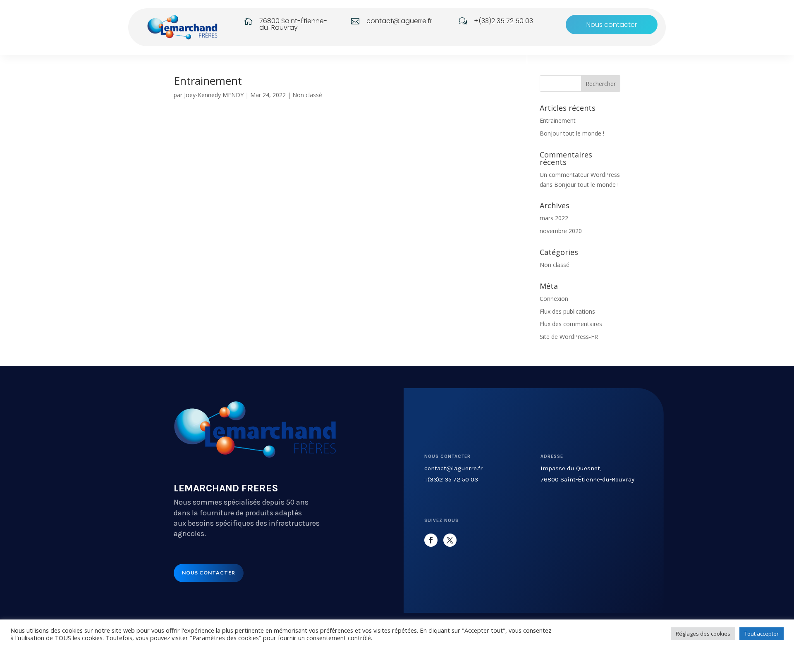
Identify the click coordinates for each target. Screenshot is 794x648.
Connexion (554, 299)
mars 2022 (554, 218)
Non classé (307, 95)
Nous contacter (611, 24)
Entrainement (208, 80)
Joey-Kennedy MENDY (214, 95)
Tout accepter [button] (761, 633)
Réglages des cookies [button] (703, 633)
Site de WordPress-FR (569, 337)
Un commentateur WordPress (580, 175)
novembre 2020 (561, 231)
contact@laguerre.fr (453, 468)
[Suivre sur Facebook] (431, 540)
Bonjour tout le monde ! (572, 133)
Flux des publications (567, 311)
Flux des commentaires (571, 324)
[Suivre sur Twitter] (450, 540)
